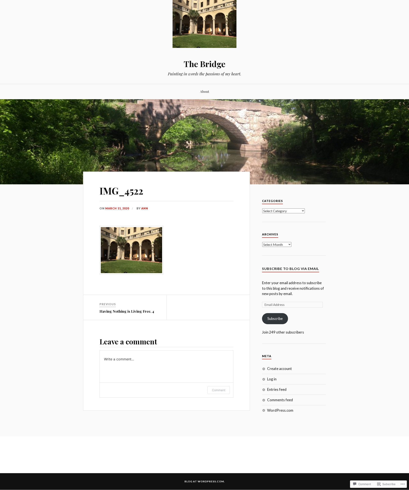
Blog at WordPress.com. (204, 481)
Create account (279, 368)
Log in (272, 379)
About (204, 91)
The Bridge (204, 63)
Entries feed (277, 389)
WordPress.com (280, 410)
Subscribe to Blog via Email (290, 268)
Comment (218, 390)
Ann (144, 208)
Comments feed (280, 400)
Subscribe (275, 318)
